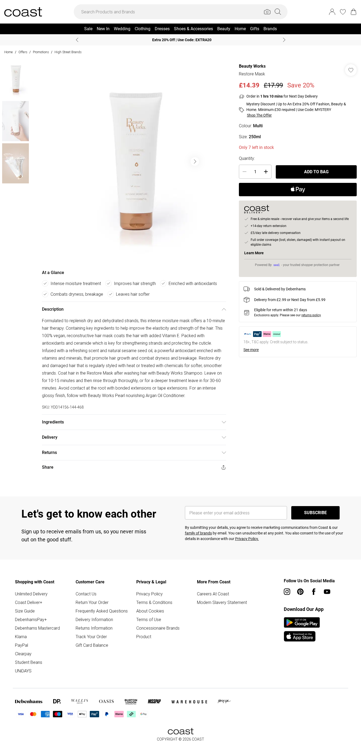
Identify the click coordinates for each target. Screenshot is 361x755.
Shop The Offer (259, 115)
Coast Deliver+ (28, 602)
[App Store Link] (302, 629)
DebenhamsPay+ (31, 619)
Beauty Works (252, 66)
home (8, 52)
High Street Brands (68, 52)
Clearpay (23, 653)
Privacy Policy (149, 593)
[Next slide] (284, 40)
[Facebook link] (313, 591)
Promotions (41, 52)
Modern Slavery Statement (222, 602)
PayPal (21, 645)
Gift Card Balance (92, 645)
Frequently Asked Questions (102, 611)
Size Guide (25, 611)
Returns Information (94, 628)
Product (143, 636)
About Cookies (150, 611)
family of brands (198, 533)
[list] (133, 161)
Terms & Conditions (154, 602)
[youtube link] (327, 591)
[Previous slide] (77, 40)
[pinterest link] (300, 591)
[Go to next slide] (195, 161)
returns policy (311, 315)
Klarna (21, 636)
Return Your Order (92, 602)
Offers (22, 52)
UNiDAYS (23, 670)
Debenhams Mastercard (37, 628)
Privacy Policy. (247, 539)
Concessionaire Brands (158, 628)
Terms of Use (148, 619)
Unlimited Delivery (31, 593)
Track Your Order (91, 636)
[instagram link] (287, 591)
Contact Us (86, 593)
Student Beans (28, 662)
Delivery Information (94, 619)
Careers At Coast (213, 593)
